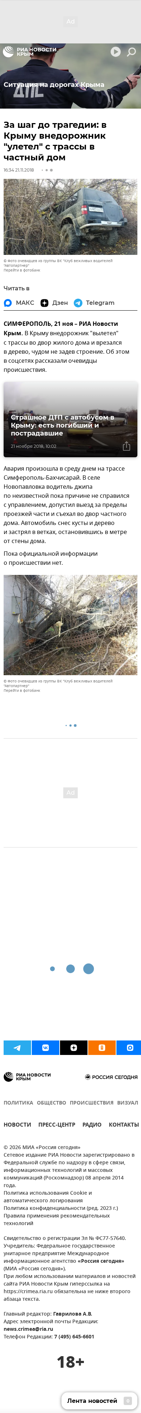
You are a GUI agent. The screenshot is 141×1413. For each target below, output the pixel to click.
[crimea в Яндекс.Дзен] (73, 1047)
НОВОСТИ (17, 1126)
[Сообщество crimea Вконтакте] (45, 1047)
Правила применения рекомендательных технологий (57, 1220)
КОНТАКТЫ (124, 1126)
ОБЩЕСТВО (51, 1103)
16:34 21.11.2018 (19, 170)
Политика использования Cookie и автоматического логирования (48, 1197)
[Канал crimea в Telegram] (17, 1047)
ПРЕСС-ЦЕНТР (56, 1126)
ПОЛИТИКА (18, 1103)
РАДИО (92, 1126)
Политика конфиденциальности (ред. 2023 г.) (61, 1208)
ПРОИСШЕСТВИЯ (92, 1103)
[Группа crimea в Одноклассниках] (102, 1047)
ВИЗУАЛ (127, 1103)
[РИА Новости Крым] (29, 51)
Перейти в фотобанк (22, 270)
